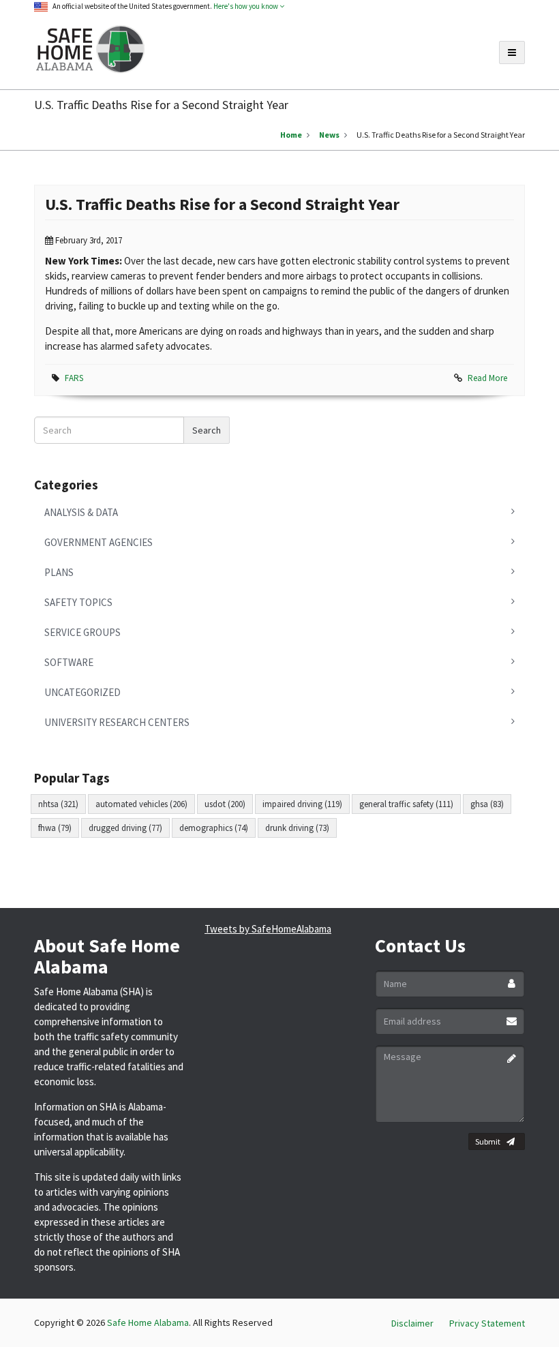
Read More (487, 378)
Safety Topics (78, 602)
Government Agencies (98, 542)
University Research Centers (117, 722)
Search (206, 430)
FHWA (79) (55, 828)
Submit (487, 1141)
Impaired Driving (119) (302, 804)
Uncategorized (82, 692)
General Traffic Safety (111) (406, 804)
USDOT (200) (225, 804)
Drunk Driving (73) (297, 828)
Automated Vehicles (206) (141, 804)
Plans (59, 572)
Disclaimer (412, 1323)
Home (291, 135)
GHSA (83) (487, 804)
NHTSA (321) (58, 804)
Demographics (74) (213, 828)
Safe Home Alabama (148, 1322)
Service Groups (82, 632)
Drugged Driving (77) (125, 828)
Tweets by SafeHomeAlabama (268, 928)
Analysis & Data (81, 512)
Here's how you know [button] (246, 6)
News (329, 135)
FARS (74, 378)
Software (68, 662)
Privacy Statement (487, 1323)
